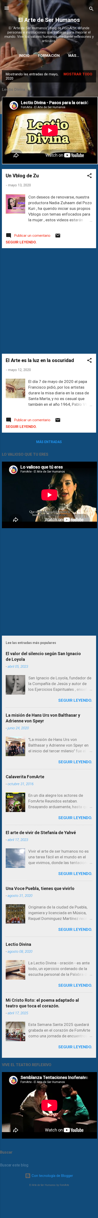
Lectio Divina (18, 944)
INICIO (24, 55)
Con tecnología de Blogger (52, 1176)
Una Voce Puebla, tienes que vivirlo (40, 888)
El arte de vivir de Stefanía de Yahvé (41, 832)
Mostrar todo (78, 74)
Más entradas (49, 442)
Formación (49, 55)
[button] (89, 176)
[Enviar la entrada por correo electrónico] (58, 237)
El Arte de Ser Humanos (49, 20)
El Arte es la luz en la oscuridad (40, 360)
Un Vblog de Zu (22, 176)
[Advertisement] (49, 301)
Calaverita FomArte (25, 776)
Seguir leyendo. (21, 242)
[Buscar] (91, 9)
